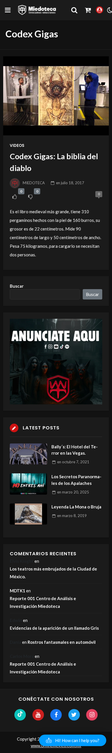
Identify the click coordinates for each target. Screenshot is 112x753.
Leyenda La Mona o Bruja (76, 506)
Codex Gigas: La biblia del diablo (54, 162)
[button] (72, 740)
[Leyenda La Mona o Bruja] (28, 514)
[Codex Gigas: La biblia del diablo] (56, 96)
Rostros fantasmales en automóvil (62, 642)
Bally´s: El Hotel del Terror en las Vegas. (74, 450)
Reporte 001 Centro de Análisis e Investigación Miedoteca (43, 602)
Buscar (17, 286)
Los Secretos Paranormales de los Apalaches (76, 480)
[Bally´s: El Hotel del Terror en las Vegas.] (28, 453)
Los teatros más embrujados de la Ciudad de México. (53, 572)
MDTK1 (17, 590)
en (70, 182)
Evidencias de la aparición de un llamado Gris (54, 628)
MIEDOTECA (34, 182)
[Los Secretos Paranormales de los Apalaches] (28, 483)
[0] (14, 196)
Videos (17, 145)
